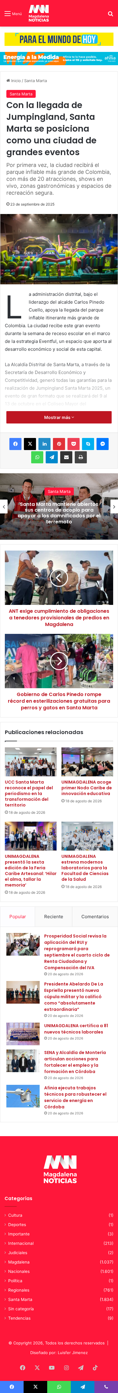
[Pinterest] (59, 444)
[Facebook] (15, 444)
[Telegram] (52, 457)
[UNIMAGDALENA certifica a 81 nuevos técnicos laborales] (23, 1034)
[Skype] (88, 444)
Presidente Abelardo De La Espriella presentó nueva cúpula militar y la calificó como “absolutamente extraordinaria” (73, 996)
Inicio (15, 80)
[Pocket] (73, 444)
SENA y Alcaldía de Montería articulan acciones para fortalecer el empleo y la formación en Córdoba (75, 1062)
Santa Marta (35, 80)
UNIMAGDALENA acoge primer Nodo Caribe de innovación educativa (86, 788)
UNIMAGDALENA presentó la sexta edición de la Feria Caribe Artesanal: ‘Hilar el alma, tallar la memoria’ (31, 870)
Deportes (17, 1224)
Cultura (15, 1215)
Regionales (18, 1290)
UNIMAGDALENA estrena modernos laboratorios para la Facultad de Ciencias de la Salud (85, 867)
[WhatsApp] (37, 457)
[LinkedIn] (44, 444)
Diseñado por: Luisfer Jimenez (59, 1352)
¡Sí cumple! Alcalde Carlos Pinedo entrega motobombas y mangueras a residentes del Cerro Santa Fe (59, 513)
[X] (30, 444)
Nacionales (19, 1271)
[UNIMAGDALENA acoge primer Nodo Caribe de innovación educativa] (87, 761)
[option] (59, 506)
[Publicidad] (59, 39)
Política (15, 1280)
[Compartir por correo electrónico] (66, 457)
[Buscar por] (110, 15)
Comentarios (95, 916)
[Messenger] (103, 444)
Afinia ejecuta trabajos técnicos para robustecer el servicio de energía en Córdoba (75, 1097)
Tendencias (19, 1318)
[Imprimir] (81, 457)
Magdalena (19, 1262)
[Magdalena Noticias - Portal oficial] (38, 13)
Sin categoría (21, 1308)
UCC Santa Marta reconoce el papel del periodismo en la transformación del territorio (29, 793)
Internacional (21, 1243)
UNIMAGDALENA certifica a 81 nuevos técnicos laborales (76, 1029)
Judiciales (17, 1252)
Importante (19, 1234)
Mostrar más (57, 417)
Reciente (53, 916)
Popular (17, 916)
